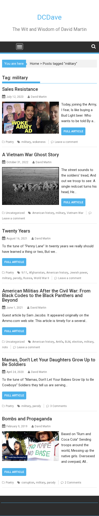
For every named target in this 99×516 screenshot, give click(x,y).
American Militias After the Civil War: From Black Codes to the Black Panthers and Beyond (46, 295)
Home (34, 64)
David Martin (39, 96)
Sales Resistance (20, 89)
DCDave (49, 17)
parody (17, 278)
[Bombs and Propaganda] (30, 434)
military (26, 142)
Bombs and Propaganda (27, 419)
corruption (27, 482)
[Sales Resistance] (30, 104)
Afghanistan (37, 272)
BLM (67, 341)
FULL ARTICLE (73, 131)
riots (5, 347)
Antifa (59, 341)
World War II (41, 278)
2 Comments (73, 482)
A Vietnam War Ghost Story (30, 154)
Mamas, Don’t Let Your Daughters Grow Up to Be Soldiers (48, 362)
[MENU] (19, 46)
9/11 (24, 272)
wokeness (39, 142)
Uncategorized (15, 213)
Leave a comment (66, 142)
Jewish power (78, 272)
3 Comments (58, 406)
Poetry (10, 142)
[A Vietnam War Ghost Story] (30, 170)
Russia (27, 278)
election (77, 341)
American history (43, 213)
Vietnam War (75, 213)
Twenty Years (16, 231)
